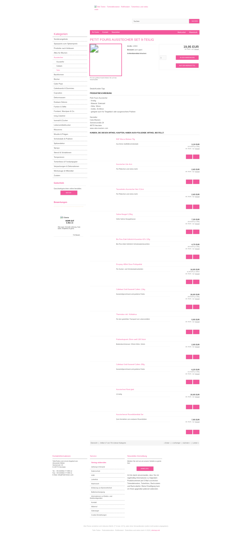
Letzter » (196, 443)
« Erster (166, 443)
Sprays (57, 148)
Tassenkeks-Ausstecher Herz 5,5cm (130, 189)
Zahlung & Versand (98, 467)
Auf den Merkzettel (187, 66)
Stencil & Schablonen (62, 152)
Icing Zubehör (59, 116)
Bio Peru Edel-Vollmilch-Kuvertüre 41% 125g (133, 239)
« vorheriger (176, 443)
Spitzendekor (59, 143)
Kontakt (105, 32)
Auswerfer (60, 62)
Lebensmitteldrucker (62, 125)
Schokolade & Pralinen (63, 139)
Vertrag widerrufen (98, 463)
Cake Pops (58, 84)
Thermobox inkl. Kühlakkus (126, 314)
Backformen (59, 74)
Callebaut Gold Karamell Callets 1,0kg (130, 289)
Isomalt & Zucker (61, 120)
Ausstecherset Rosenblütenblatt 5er (129, 414)
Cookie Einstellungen (99, 515)
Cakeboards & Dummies (64, 88)
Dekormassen (59, 97)
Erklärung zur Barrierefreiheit (101, 488)
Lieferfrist (94, 479)
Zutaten (57, 175)
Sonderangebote (61, 39)
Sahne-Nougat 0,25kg (124, 214)
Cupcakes (58, 93)
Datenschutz (95, 471)
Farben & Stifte (60, 107)
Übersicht (94, 443)
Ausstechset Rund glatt (125, 389)
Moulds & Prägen (61, 134)
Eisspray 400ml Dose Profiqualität (129, 264)
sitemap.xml (155, 530)
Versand (196, 49)
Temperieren (59, 157)
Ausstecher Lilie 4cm (124, 164)
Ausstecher (58, 57)
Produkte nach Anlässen (64, 48)
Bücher (57, 79)
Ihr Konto (95, 32)
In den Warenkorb (187, 58)
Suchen (194, 21)
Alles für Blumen (60, 53)
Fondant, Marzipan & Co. (64, 111)
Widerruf (94, 507)
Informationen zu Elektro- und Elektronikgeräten (101, 497)
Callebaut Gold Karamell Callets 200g (130, 364)
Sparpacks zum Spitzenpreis (65, 44)
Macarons (58, 130)
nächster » (186, 443)
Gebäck (59, 66)
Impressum (95, 484)
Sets (58, 70)
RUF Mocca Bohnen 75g (125, 139)
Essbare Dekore (60, 102)
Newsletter (116, 32)
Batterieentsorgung (98, 492)
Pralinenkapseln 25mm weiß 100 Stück (131, 339)
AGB (92, 475)
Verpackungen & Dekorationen (66, 166)
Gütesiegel (95, 511)
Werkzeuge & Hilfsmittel (64, 171)
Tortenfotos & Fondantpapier (66, 162)
